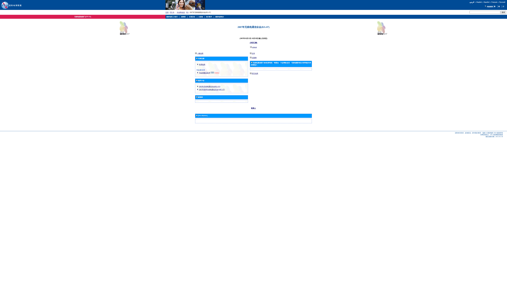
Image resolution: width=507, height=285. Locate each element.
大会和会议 (181, 12)
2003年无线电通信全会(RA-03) (209, 86)
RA (187, 12)
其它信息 (255, 73)
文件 (253, 53)
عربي (472, 2)
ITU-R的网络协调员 (496, 135)
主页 (167, 12)
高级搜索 (490, 6)
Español (486, 2)
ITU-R (172, 12)
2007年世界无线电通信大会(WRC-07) (212, 90)
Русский (502, 2)
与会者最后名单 (204, 73)
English (479, 2)
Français (494, 2)
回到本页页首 (459, 133)
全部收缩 (254, 47)
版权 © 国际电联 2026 (490, 133)
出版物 (254, 58)
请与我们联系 (476, 133)
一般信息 (200, 53)
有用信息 (202, 64)
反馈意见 (468, 133)
